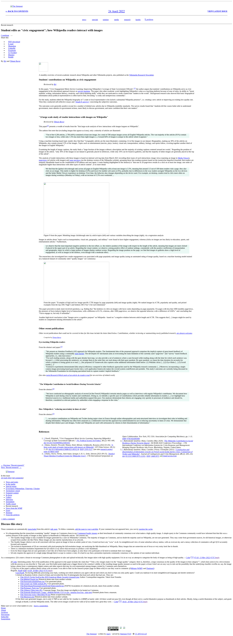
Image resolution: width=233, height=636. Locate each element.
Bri (5, 61)
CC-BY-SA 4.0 (141, 634)
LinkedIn (11, 48)
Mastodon (12, 46)
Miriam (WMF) (137, 568)
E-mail (10, 44)
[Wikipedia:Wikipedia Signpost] (16, 6)
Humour (9, 513)
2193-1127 (88, 449)
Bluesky (11, 55)
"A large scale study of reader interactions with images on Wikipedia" (78, 446)
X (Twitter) (12, 53)
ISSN (82, 449)
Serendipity (10, 502)
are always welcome (184, 333)
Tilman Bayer (15, 61)
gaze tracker (79, 354)
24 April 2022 (6, 478)
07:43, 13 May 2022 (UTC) (205, 558)
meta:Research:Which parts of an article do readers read (68, 375)
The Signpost (91, 634)
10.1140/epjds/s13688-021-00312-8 (65, 449)
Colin (188, 558)
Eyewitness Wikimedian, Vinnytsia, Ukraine (23, 489)
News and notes (12, 482)
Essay (8, 510)
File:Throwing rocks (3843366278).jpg (35, 595)
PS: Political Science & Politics (89, 441)
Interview (9, 499)
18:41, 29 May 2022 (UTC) (133, 602)
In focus (9, 495)
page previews (75, 160)
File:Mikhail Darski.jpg (29, 579)
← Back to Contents (17, 11)
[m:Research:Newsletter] (43, 71)
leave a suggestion (41, 606)
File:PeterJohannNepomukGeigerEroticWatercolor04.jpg (42, 586)
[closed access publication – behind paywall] (168, 456)
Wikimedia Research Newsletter (141, 75)
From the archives (13, 515)
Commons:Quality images (87, 533)
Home (3, 608)
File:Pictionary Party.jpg (29, 588)
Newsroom (5, 615)
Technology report (13, 491)
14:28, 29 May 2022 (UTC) (38, 571)
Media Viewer (183, 158)
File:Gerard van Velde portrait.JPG (33, 584)
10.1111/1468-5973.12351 (135, 456)
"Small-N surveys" (82, 102)
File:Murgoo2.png (27, 597)
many (108, 634)
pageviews (43, 160)
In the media (10, 484)
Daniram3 (150, 568)
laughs (138, 20)
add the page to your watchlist (86, 529)
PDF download (14, 42)
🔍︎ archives (149, 19)
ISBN (124, 439)
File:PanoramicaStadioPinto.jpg (32, 581)
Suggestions (5, 619)
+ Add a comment (8, 519)
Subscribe (4, 617)
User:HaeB (20, 573)
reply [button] (218, 558)
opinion (106, 20)
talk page (53, 529)
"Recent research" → (11, 467)
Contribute (5, 35)
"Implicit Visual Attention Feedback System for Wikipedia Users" (79, 455)
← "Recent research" (12, 465)
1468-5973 (155, 456)
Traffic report (11, 504)
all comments (18, 478)
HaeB (20, 571)
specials (95, 20)
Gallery (9, 497)
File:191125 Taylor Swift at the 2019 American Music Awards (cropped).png (49, 577)
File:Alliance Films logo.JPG (31, 590)
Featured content (12, 493)
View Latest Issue (217, 11)
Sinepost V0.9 (125, 634)
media (116, 20)
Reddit (10, 57)
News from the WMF (14, 508)
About (3, 610)
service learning (84, 91)
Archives (4, 612)
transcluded (32, 529)
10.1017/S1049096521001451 (58, 443)
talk (25, 571)
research (127, 20)
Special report (11, 486)
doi (45, 443)
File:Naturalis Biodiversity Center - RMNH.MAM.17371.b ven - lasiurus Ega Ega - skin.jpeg (56, 592)
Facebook (12, 50)
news (84, 20)
